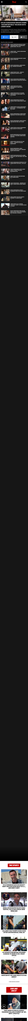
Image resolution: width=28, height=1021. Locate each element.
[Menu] (2, 2)
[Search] (26, 2)
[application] (14, 13)
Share (6, 37)
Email (23, 37)
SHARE (15, 37)
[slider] (14, 20)
